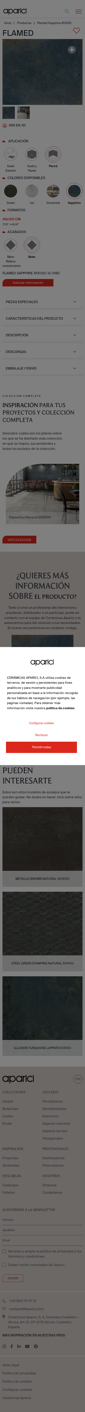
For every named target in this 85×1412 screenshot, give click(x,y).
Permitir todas (41, 747)
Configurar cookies (41, 723)
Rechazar (41, 735)
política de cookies (60, 708)
